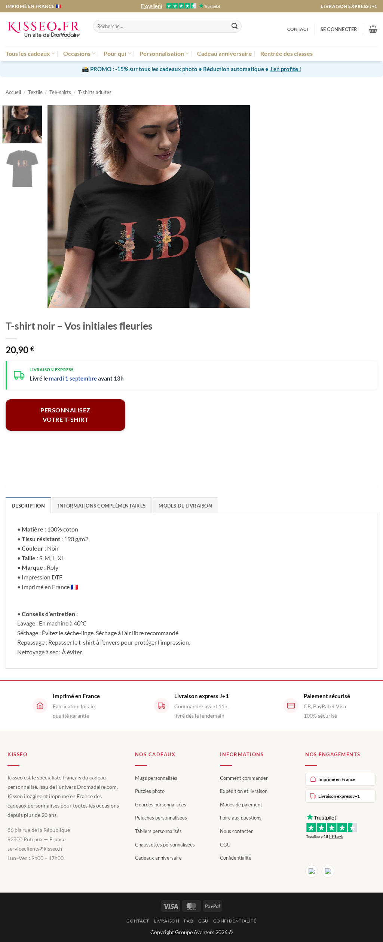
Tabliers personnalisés (158, 831)
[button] (339, 29)
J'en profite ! (285, 69)
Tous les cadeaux (28, 53)
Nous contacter (236, 831)
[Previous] (61, 207)
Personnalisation (162, 53)
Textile (35, 92)
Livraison (167, 921)
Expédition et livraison (243, 791)
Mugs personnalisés (156, 778)
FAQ (189, 921)
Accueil (13, 92)
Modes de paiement (241, 805)
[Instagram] (328, 871)
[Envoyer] (234, 26)
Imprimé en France (336, 779)
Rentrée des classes (286, 53)
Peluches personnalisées (161, 818)
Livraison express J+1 (349, 6)
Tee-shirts (60, 92)
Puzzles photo (150, 791)
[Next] (236, 207)
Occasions (77, 53)
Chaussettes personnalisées (165, 845)
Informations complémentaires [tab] (101, 506)
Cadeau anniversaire (224, 53)
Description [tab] (28, 506)
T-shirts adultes (94, 92)
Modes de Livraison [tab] (185, 506)
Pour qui (115, 53)
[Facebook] (311, 871)
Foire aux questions (240, 818)
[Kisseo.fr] (44, 29)
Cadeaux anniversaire (158, 858)
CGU (225, 845)
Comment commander (244, 778)
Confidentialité (235, 858)
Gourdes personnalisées (160, 805)
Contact (298, 29)
